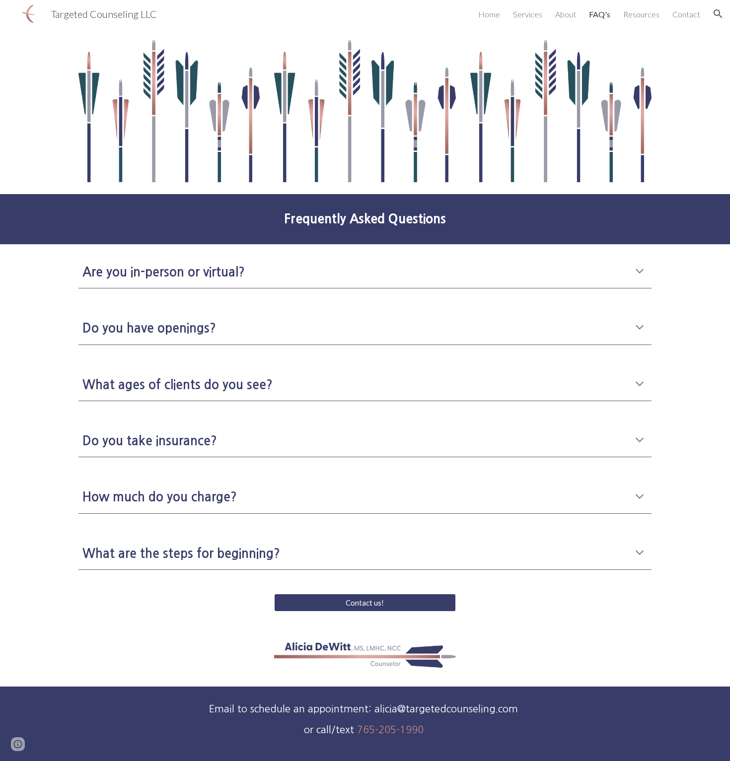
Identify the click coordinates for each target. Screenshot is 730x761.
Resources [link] (641, 14)
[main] (365, 219)
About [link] (565, 14)
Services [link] (527, 14)
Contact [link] (686, 14)
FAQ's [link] (599, 14)
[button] (718, 14)
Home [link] (489, 14)
